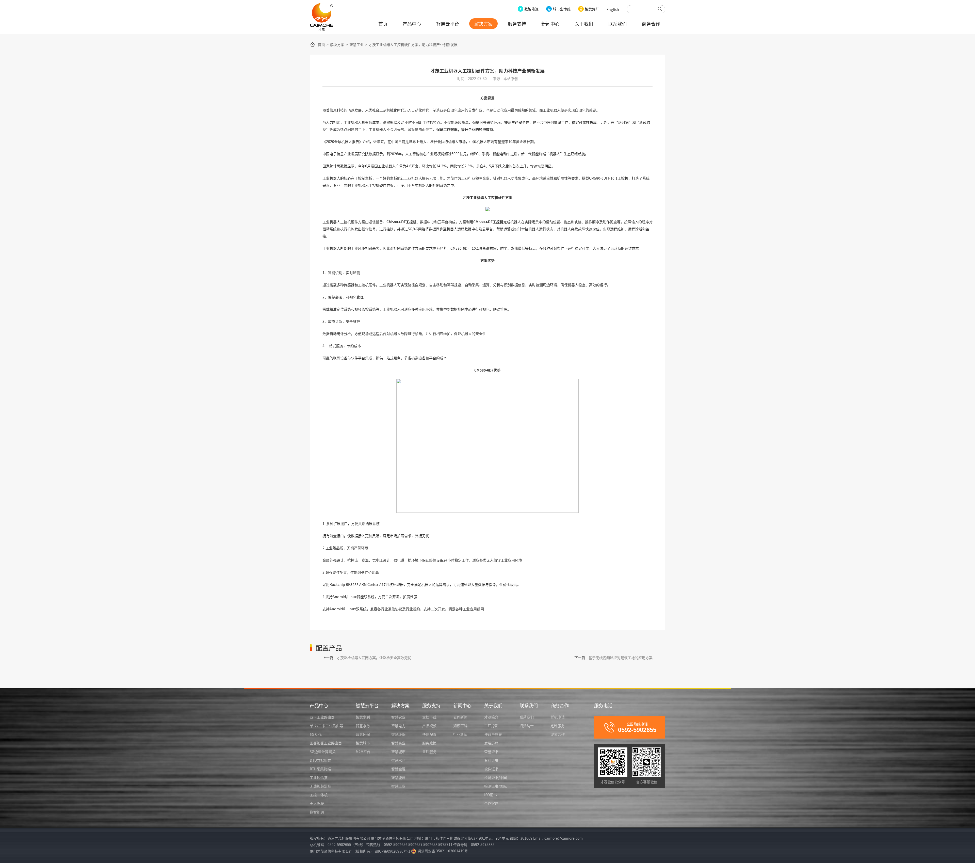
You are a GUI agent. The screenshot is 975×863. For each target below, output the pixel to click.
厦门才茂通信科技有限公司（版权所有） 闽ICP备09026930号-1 (360, 851)
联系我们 (617, 23)
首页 (382, 23)
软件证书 (491, 768)
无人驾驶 (317, 803)
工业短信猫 (319, 777)
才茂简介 (491, 717)
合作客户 (491, 803)
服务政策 (429, 742)
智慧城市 (363, 742)
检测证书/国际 (495, 786)
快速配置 (429, 734)
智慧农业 (398, 717)
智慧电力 (398, 725)
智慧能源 (398, 777)
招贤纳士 (526, 725)
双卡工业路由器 (322, 717)
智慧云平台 (447, 23)
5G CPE (316, 734)
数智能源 (317, 811)
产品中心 (412, 23)
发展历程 (491, 742)
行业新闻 (460, 734)
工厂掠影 (491, 725)
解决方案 (483, 23)
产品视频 (429, 725)
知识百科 (460, 725)
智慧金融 (398, 768)
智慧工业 (356, 44)
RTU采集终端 (320, 768)
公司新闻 (460, 717)
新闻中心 (550, 23)
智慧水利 (363, 717)
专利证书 (491, 760)
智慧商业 (398, 742)
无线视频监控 (320, 786)
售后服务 (429, 751)
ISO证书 (490, 794)
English (613, 9)
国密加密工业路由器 (326, 742)
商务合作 (651, 23)
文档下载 (429, 717)
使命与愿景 (493, 734)
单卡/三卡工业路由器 (326, 725)
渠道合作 (557, 734)
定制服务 (557, 725)
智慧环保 (363, 734)
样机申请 (557, 717)
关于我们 (584, 23)
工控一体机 (319, 794)
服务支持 (517, 23)
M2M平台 (363, 751)
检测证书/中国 (495, 777)
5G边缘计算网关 (323, 751)
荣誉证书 (491, 751)
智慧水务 (363, 725)
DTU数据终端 (320, 760)
